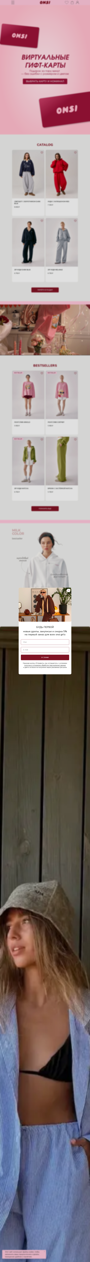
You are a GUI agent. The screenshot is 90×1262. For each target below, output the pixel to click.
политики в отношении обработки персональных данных (45, 665)
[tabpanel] (45, 69)
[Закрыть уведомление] (44, 1251)
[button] (12, 2)
